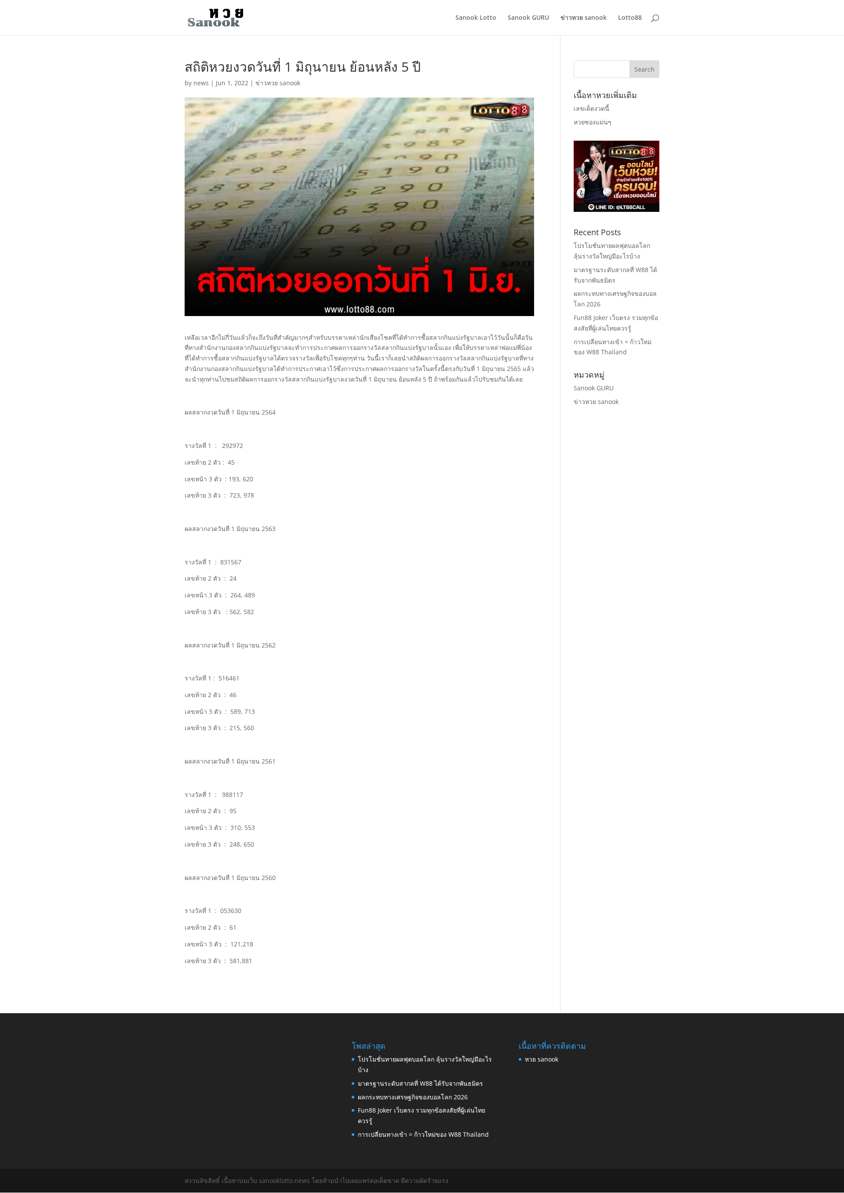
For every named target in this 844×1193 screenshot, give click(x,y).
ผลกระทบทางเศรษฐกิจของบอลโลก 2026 (413, 1097)
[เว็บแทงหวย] (616, 209)
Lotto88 (630, 18)
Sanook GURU (528, 18)
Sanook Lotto (475, 18)
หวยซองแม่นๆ (592, 122)
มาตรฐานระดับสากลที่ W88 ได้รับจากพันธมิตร (420, 1083)
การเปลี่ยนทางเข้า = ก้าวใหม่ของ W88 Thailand (423, 1134)
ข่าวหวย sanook (583, 18)
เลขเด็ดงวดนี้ (591, 108)
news (201, 83)
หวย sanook (541, 1059)
